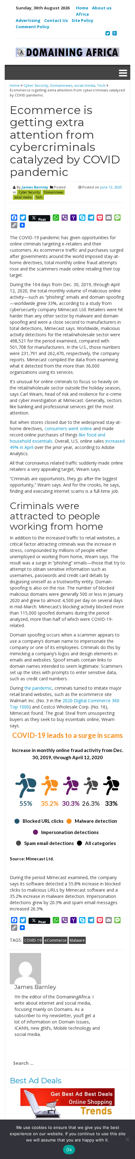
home (15, 85)
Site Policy (82, 20)
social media (84, 85)
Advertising (28, 20)
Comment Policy (32, 26)
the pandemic (38, 688)
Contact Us (56, 20)
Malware (77, 940)
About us (101, 8)
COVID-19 (32, 940)
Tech (101, 85)
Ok (69, 1149)
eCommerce (56, 940)
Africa (82, 14)
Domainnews (61, 85)
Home (82, 8)
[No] (127, 1139)
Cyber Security (36, 85)
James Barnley (35, 187)
